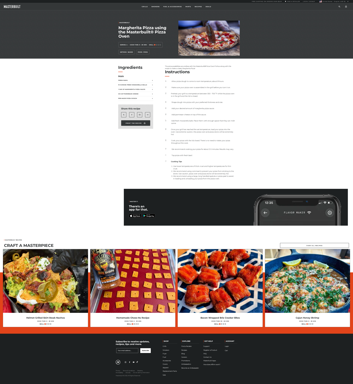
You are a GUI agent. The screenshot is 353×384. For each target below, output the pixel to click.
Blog (183, 354)
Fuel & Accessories (172, 6)
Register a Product (210, 350)
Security (128, 372)
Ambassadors (186, 364)
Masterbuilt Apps (209, 361)
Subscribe (145, 350)
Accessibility (119, 372)
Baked (130, 52)
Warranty (140, 370)
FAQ (205, 354)
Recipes (198, 6)
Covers (165, 364)
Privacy (118, 370)
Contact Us (207, 357)
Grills (145, 6)
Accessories (167, 361)
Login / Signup (309, 1)
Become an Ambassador (190, 368)
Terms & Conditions (129, 370)
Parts (188, 6)
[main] (176, 171)
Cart (226, 350)
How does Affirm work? (211, 364)
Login (227, 346)
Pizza (145, 52)
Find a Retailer (186, 346)
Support (206, 346)
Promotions (185, 361)
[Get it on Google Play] (135, 216)
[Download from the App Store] (149, 216)
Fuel (164, 357)
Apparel (166, 368)
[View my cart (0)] (346, 6)
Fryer (165, 354)
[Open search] (339, 6)
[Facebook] (129, 362)
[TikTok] (138, 362)
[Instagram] (125, 362)
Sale (164, 375)
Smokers (155, 6)
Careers (184, 357)
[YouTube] (133, 362)
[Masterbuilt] (14, 6)
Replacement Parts (170, 371)
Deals (208, 6)
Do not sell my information (141, 372)
